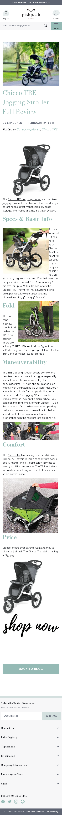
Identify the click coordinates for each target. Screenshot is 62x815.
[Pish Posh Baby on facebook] (3, 802)
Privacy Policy (52, 812)
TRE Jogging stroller (20, 372)
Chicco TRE (50, 129)
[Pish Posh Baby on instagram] (16, 802)
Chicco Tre (14, 455)
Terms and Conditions (34, 812)
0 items (56, 19)
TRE (5, 335)
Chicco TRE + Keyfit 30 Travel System (24, 289)
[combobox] (25, 26)
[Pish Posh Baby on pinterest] (23, 802)
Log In (6, 19)
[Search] (47, 26)
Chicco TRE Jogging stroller (24, 199)
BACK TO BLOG (31, 669)
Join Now (51, 716)
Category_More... (28, 129)
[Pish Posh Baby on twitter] (10, 802)
